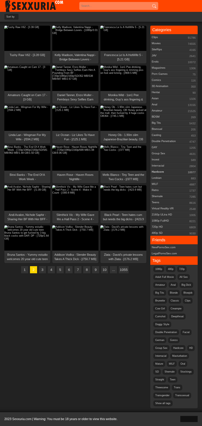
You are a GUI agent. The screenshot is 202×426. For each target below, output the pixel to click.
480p (170, 269)
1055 (124, 270)
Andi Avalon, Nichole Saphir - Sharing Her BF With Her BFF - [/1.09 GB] (27, 217)
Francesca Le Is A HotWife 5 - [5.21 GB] (123, 57)
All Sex (184, 276)
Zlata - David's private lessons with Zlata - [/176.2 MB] (123, 257)
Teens (174, 202)
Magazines (174, 68)
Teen (172, 379)
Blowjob (187, 292)
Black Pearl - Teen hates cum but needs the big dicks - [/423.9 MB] (123, 217)
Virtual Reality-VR (174, 209)
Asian (174, 98)
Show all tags (163, 403)
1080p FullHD (174, 221)
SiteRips (174, 49)
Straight (159, 379)
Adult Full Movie (164, 276)
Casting (174, 135)
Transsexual (182, 395)
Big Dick (186, 284)
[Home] (39, 6)
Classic (175, 300)
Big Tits (174, 123)
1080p (158, 269)
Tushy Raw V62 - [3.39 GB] (27, 55)
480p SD (174, 233)
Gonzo (174, 340)
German (159, 340)
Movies (174, 43)
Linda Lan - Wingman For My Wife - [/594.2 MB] (27, 137)
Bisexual (174, 129)
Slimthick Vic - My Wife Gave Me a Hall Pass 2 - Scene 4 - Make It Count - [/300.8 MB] (75, 217)
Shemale (174, 196)
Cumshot (160, 316)
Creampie (176, 308)
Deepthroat (177, 316)
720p (182, 269)
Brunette (160, 300)
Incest (174, 160)
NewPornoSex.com (164, 247)
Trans (177, 387)
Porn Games (174, 74)
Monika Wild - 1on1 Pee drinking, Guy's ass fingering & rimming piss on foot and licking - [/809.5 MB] (123, 97)
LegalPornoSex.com (164, 253)
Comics (174, 80)
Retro (174, 190)
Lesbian (174, 178)
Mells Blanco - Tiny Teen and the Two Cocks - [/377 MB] (123, 177)
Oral (182, 363)
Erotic (174, 62)
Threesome (161, 387)
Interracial (174, 166)
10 (105, 270)
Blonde (174, 292)
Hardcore (174, 172)
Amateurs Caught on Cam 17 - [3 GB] (27, 97)
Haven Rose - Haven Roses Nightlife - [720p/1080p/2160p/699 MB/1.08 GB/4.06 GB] (75, 177)
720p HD (174, 227)
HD (191, 347)
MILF (174, 184)
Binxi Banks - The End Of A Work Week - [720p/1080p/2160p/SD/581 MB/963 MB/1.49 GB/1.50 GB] (27, 177)
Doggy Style (162, 324)
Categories (161, 30)
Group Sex (174, 153)
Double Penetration (174, 141)
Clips (174, 37)
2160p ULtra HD (174, 215)
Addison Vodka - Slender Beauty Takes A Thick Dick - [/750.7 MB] (75, 257)
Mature (159, 363)
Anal (174, 105)
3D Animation (174, 86)
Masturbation (179, 355)
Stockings (186, 371)
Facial (186, 332)
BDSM (174, 117)
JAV (174, 56)
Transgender (162, 395)
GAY (174, 147)
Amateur (174, 111)
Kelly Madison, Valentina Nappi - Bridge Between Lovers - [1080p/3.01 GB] (75, 57)
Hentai (174, 92)
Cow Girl (160, 308)
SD (157, 371)
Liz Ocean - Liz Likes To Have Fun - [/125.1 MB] (75, 137)
